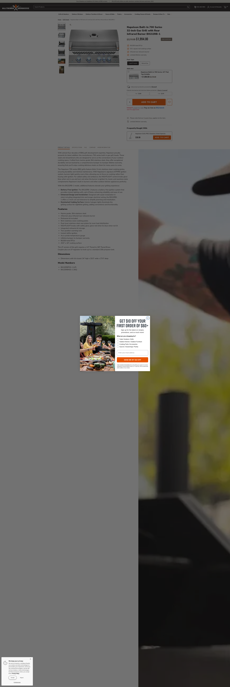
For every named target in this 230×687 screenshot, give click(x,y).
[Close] (31, 659)
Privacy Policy (15, 673)
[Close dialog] (147, 318)
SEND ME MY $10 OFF (132, 360)
